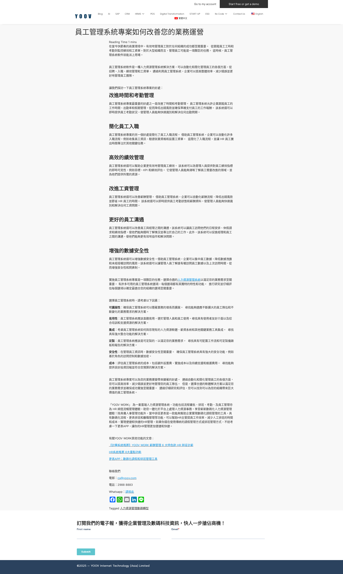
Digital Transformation (172, 13)
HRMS (138, 13)
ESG (207, 13)
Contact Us (239, 13)
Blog (100, 13)
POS (152, 13)
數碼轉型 (143, 508)
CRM (127, 13)
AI (109, 13)
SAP (117, 13)
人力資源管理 (128, 508)
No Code (219, 13)
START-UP (195, 13)
